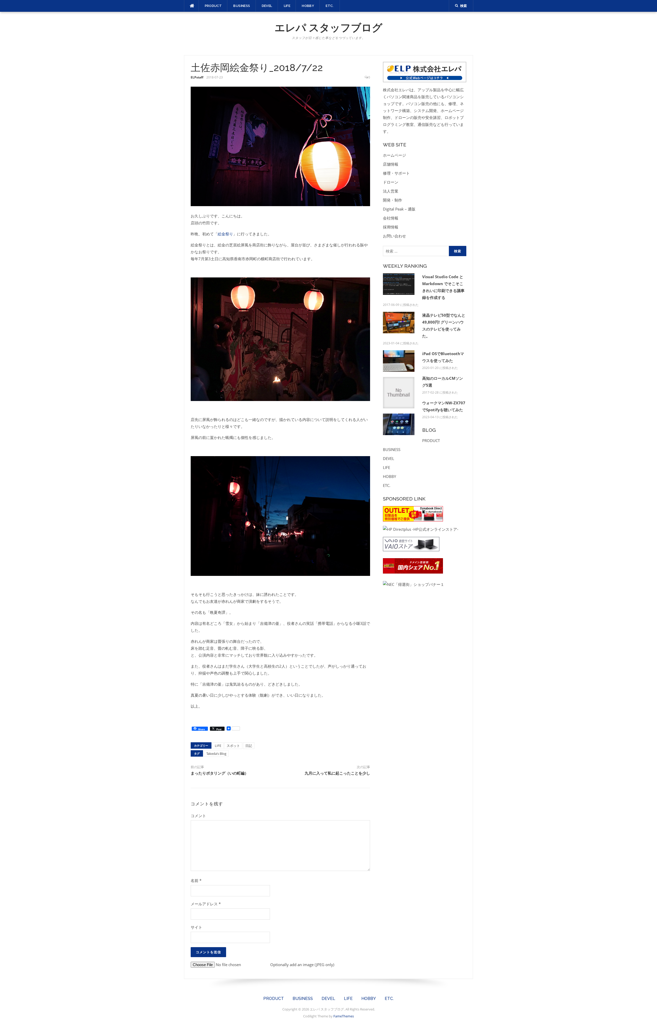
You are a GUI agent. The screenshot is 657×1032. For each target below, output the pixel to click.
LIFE (287, 6)
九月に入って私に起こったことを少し (337, 773)
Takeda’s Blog (216, 753)
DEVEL (267, 6)
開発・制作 (392, 200)
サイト (196, 927)
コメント (198, 815)
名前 (196, 880)
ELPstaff (197, 77)
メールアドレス (206, 903)
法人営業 (390, 191)
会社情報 (390, 218)
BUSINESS (241, 6)
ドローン (390, 182)
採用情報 (390, 226)
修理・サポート (396, 173)
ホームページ (394, 155)
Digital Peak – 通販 (399, 209)
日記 (248, 745)
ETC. (330, 6)
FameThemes (343, 1016)
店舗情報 (390, 164)
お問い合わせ (394, 235)
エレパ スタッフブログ (328, 28)
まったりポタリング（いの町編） (219, 773)
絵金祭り (225, 233)
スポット (233, 745)
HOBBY (308, 6)
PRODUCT (213, 6)
